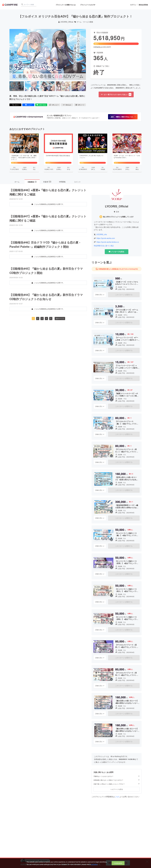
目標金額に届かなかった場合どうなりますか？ (108, 780)
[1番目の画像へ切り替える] (16, 86)
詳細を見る (98, 294)
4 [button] (46, 318)
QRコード (81, 105)
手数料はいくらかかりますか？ (103, 776)
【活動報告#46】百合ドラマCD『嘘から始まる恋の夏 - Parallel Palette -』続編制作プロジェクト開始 (44, 244)
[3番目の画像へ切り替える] (47, 86)
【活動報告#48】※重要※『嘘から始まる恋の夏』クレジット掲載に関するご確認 (47, 192)
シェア (29, 105)
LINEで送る (42, 105)
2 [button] (37, 318)
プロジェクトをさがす (87, 5)
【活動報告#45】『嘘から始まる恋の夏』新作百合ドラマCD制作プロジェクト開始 (46, 270)
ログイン (133, 5)
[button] (123, 116)
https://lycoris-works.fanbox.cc (107, 242)
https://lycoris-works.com (105, 238)
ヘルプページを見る (116, 789)
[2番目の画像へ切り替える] (32, 86)
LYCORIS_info (101, 234)
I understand (118, 863)
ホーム (17, 182)
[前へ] (12, 54)
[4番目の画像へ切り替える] (63, 86)
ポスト (17, 105)
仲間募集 (62, 182)
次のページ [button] (59, 318)
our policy (94, 864)
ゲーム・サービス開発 (85, 22)
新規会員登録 (143, 5)
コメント (77, 182)
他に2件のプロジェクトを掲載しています (118, 217)
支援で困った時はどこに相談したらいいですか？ (109, 784)
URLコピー (55, 105)
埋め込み (68, 105)
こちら (117, 796)
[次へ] (83, 54)
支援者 (47, 182)
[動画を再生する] (48, 54)
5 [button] (50, 318)
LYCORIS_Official (66, 22)
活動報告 (32, 182)
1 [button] (33, 318)
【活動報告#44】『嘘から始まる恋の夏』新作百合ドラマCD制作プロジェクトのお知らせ (46, 297)
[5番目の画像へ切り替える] (78, 86)
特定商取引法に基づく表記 (104, 246)
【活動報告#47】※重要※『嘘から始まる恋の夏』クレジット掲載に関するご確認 (47, 218)
